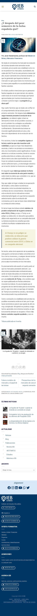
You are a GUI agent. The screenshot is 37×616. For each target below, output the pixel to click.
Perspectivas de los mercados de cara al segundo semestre (28, 382)
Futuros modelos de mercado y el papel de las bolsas (9, 382)
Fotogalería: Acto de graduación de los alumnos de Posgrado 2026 (21, 415)
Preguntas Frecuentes (11, 516)
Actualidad (14, 391)
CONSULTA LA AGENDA (10, 584)
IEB (22, 34)
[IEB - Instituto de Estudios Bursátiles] (18, 6)
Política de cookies (29, 602)
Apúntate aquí (9, 567)
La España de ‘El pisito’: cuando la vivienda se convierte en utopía (20, 409)
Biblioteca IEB (11, 458)
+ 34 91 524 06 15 (9, 507)
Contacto (17, 599)
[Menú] (2, 6)
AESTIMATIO (11, 451)
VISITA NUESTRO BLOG (11, 589)
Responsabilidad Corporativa (13, 602)
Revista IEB (11, 447)
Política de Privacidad (19, 601)
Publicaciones (10, 443)
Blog (2, 20)
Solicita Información (11, 548)
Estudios (10, 454)
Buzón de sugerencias (11, 521)
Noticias (8, 435)
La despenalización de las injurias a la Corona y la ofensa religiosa (22, 422)
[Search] (35, 7)
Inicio (8, 391)
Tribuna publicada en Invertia (11, 321)
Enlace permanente (6, 375)
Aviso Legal (25, 599)
